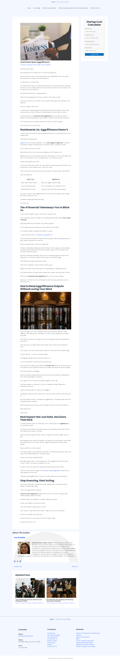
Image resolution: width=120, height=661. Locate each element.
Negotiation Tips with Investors (85, 644)
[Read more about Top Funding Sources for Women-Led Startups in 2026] (30, 587)
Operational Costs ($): (90, 41)
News (77, 639)
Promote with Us (52, 639)
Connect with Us (52, 646)
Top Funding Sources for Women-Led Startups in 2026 (28, 600)
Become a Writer (52, 640)
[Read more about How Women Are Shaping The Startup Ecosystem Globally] (61, 587)
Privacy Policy (51, 642)
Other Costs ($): (88, 47)
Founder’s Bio (51, 633)
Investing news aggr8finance (44, 235)
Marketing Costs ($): (89, 34)
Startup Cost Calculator (83, 637)
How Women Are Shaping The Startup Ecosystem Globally (60, 600)
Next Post (75, 566)
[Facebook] (14, 561)
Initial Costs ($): (88, 28)
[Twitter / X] (17, 561)
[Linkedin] (20, 561)
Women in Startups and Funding (30, 64)
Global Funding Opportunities (84, 642)
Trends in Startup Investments (85, 640)
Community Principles (53, 635)
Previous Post (17, 566)
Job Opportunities (52, 637)
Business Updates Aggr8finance (52, 470)
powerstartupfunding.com (25, 636)
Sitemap (49, 644)
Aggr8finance (24, 142)
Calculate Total (94, 54)
